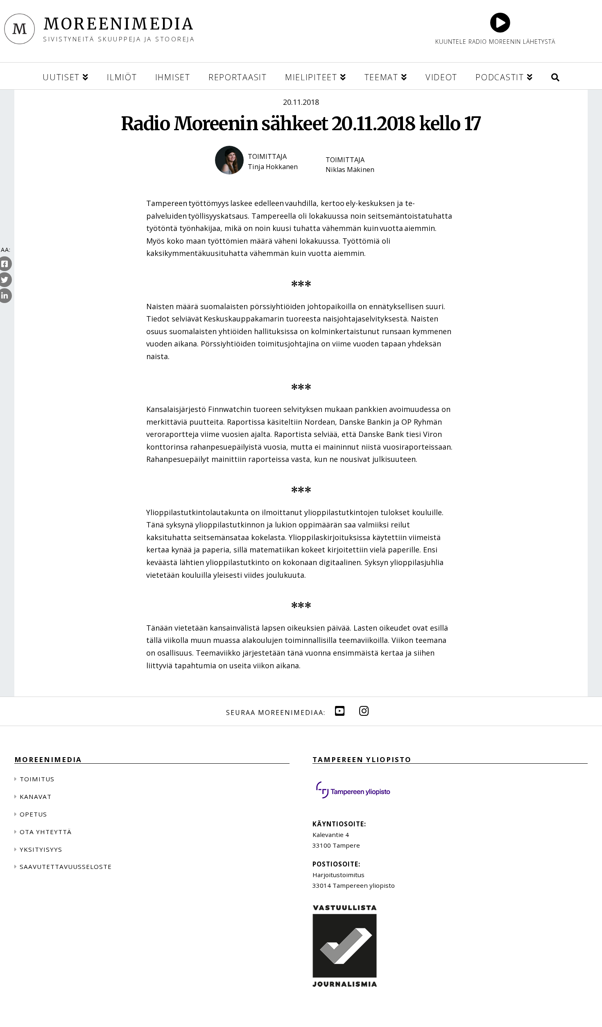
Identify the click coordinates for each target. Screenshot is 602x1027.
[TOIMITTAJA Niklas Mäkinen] (354, 181)
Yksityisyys (41, 849)
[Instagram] (364, 710)
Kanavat (36, 796)
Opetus (33, 814)
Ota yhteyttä (46, 832)
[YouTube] (340, 710)
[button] (555, 76)
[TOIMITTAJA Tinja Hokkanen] (262, 181)
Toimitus (37, 779)
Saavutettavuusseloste (66, 866)
